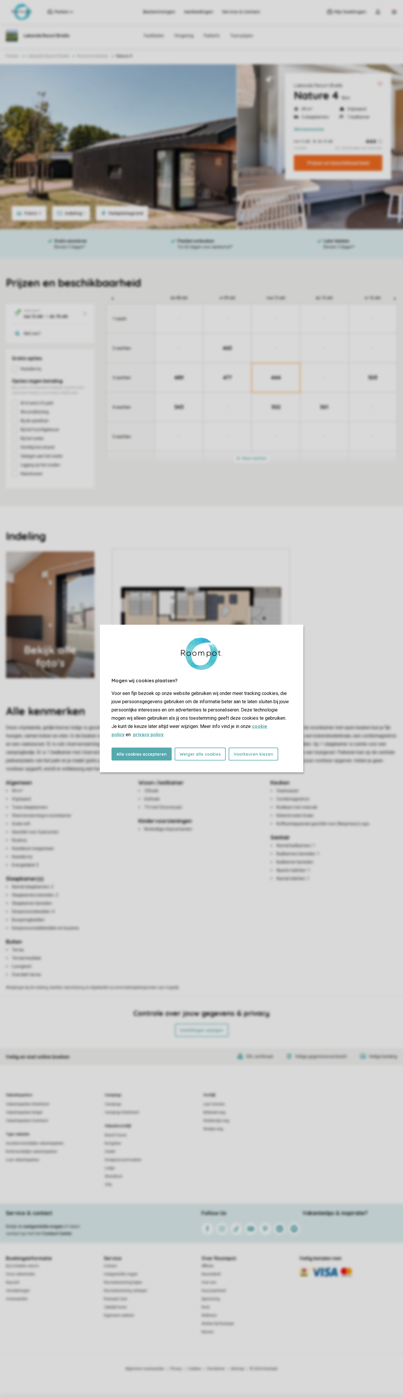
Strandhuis (113, 1176)
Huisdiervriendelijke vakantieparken (35, 1143)
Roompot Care (115, 1299)
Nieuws (208, 1332)
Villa (108, 1185)
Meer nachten (253, 458)
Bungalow (113, 1143)
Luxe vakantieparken (22, 1160)
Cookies (194, 1369)
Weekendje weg (216, 1121)
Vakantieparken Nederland (27, 1104)
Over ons (209, 1282)
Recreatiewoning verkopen (125, 1291)
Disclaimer (216, 1369)
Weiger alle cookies (200, 754)
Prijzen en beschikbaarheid (338, 163)
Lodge (110, 1168)
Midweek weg (214, 1112)
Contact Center (57, 1233)
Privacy (176, 1369)
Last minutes (214, 1104)
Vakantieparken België (24, 1112)
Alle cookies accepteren (142, 754)
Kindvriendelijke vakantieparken (31, 1152)
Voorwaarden (17, 1299)
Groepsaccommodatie (123, 1160)
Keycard (12, 1282)
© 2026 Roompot (264, 1369)
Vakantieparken (19, 1095)
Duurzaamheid (214, 1291)
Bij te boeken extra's (22, 1266)
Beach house (116, 1135)
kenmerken (309, 129)
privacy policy (148, 734)
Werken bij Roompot (218, 1324)
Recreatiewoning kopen (123, 1282)
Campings (113, 1095)
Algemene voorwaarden (144, 1369)
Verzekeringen (18, 1291)
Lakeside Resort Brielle (318, 85)
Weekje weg (213, 1129)
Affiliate (208, 1266)
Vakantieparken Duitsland (27, 1121)
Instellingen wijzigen (201, 1030)
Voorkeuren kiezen (253, 754)
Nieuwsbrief (211, 1274)
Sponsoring (211, 1299)
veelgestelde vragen (43, 1226)
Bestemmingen (159, 11)
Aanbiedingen (198, 11)
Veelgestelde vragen (121, 1274)
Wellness (209, 1315)
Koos (206, 1307)
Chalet (110, 1152)
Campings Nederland (122, 1112)
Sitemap (237, 1369)
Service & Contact (241, 11)
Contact (110, 1266)
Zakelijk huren (115, 1307)
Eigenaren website (119, 1315)
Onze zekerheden (20, 1274)
